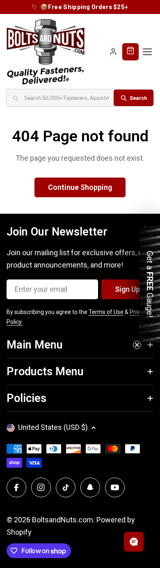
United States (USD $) (53, 427)
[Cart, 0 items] (130, 51)
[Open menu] (147, 52)
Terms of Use (106, 312)
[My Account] (113, 51)
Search (138, 98)
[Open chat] (134, 542)
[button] (149, 284)
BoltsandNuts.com (62, 519)
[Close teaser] (137, 345)
